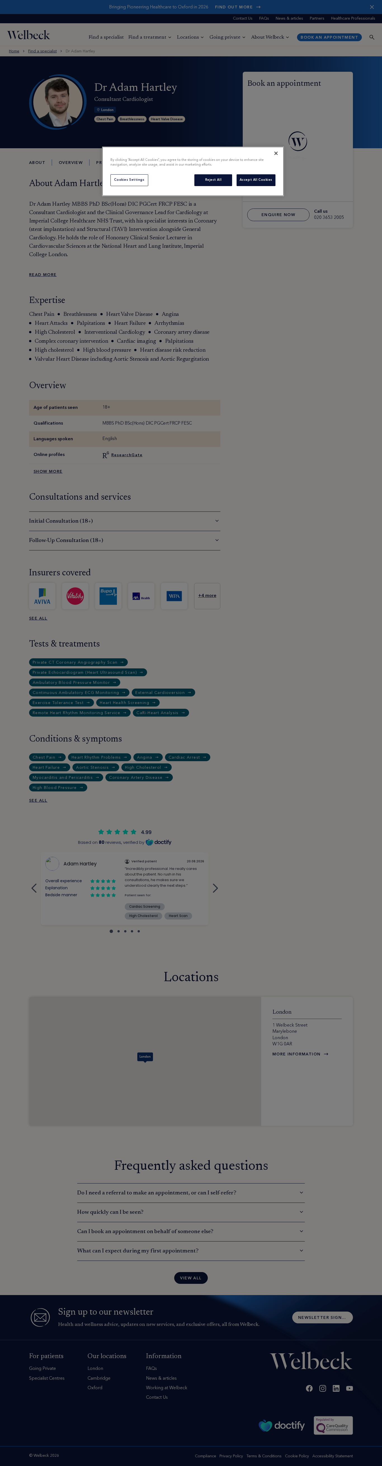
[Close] (276, 153)
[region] (193, 171)
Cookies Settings (129, 180)
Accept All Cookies (256, 180)
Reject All (213, 180)
